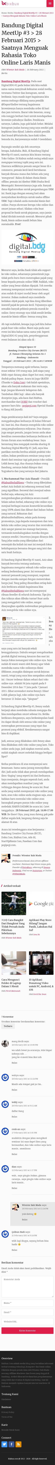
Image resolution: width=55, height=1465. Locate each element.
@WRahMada (18, 874)
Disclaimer (6, 1399)
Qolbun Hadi (18, 1232)
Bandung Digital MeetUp (15, 81)
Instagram (37, 871)
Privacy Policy (7, 1412)
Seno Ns (36, 935)
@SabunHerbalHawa (12, 482)
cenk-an (16, 1129)
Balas (14, 1063)
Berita (10, 13)
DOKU (24, 402)
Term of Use (6, 1417)
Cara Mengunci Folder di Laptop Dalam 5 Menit (11, 983)
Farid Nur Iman (39, 994)
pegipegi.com (29, 405)
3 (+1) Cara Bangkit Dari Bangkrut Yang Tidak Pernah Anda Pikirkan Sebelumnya (13, 927)
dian (14, 1167)
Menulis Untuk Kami (10, 1430)
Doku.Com (19, 382)
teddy (14, 1102)
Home (4, 13)
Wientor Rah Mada (15, 70)
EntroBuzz (27, 867)
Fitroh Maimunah (13, 991)
